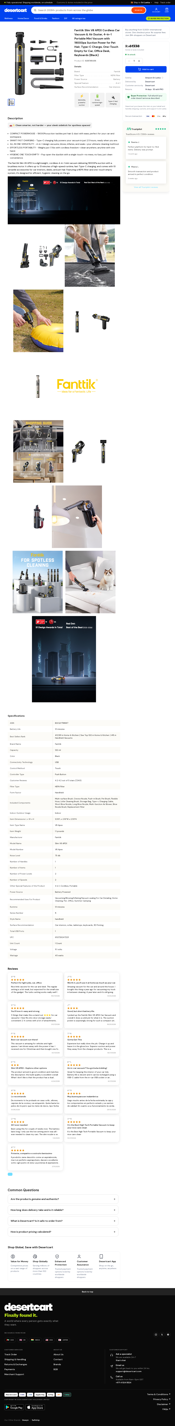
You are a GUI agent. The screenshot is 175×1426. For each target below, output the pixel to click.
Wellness (8, 18)
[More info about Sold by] (162, 77)
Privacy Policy (162, 1399)
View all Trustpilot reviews (146, 187)
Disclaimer (164, 1404)
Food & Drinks (40, 18)
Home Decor (23, 18)
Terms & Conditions (159, 1394)
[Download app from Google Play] (14, 1407)
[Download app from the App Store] (35, 1407)
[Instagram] (155, 1334)
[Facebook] (168, 1334)
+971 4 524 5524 (123, 1382)
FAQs (167, 1409)
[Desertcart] (15, 10)
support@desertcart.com (129, 1371)
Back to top (87, 1291)
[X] (162, 1334)
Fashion (55, 18)
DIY (65, 18)
